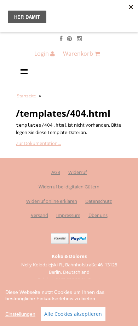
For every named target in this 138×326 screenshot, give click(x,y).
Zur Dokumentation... (38, 143)
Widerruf (77, 172)
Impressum (68, 215)
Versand (39, 215)
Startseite (26, 96)
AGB (55, 172)
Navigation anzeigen (24, 71)
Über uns (98, 215)
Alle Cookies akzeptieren (73, 313)
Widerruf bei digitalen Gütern (69, 186)
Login (42, 54)
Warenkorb (78, 54)
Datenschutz (98, 201)
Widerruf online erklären (51, 201)
